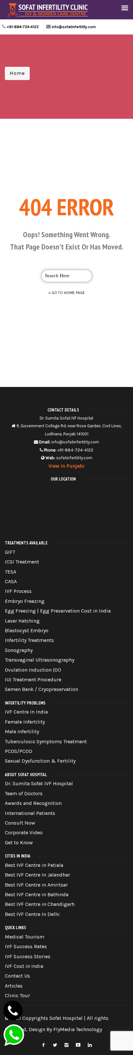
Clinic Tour (17, 995)
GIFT (10, 552)
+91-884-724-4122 (23, 27)
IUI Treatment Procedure (33, 679)
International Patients (30, 813)
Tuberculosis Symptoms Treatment (46, 741)
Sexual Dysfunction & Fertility (40, 761)
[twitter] (55, 1044)
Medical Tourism (24, 937)
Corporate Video (24, 832)
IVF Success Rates (26, 946)
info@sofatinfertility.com (74, 27)
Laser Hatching (22, 621)
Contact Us (17, 976)
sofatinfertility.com (74, 457)
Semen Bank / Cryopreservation (41, 689)
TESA (10, 572)
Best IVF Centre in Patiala (34, 865)
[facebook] (43, 1044)
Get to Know (19, 842)
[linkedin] (90, 1044)
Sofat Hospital (66, 1018)
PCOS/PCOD (18, 751)
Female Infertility (25, 722)
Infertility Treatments (29, 640)
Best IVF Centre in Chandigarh (40, 904)
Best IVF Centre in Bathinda (36, 894)
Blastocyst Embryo (26, 630)
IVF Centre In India (26, 712)
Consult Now (20, 823)
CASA (11, 581)
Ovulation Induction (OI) (33, 670)
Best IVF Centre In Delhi (32, 914)
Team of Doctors (24, 793)
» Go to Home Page (66, 292)
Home (17, 73)
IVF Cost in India (24, 966)
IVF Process (18, 591)
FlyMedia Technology (77, 1029)
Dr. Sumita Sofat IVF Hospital (39, 783)
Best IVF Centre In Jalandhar (37, 875)
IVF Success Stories (27, 956)
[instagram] (66, 1044)
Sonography (19, 650)
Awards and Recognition (33, 803)
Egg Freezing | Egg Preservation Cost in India (58, 611)
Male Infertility (22, 731)
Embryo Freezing (25, 601)
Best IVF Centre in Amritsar (36, 885)
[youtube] (78, 1044)
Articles (14, 986)
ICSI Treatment (22, 562)
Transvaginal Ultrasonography (39, 660)
